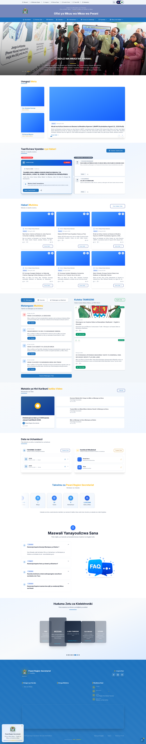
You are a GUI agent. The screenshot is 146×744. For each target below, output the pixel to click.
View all (121, 390)
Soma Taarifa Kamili (29, 190)
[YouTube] (122, 674)
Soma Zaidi (53, 135)
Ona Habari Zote (117, 206)
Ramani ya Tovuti (119, 735)
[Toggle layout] (22, 725)
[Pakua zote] (65, 459)
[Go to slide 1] (23, 71)
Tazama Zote (65, 450)
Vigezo (109, 735)
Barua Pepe (56, 2)
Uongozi (46, 2)
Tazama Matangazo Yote (46, 376)
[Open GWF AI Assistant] (142, 740)
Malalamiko (86, 2)
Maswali (26, 2)
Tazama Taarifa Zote (117, 150)
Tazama (32, 322)
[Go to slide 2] (27, 71)
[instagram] (118, 674)
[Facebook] (113, 674)
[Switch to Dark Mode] (114, 2)
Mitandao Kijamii (36, 2)
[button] (46, 549)
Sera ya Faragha (99, 736)
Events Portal (66, 2)
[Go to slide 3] (29, 71)
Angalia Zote (119, 299)
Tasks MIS (76, 2)
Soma (82, 174)
